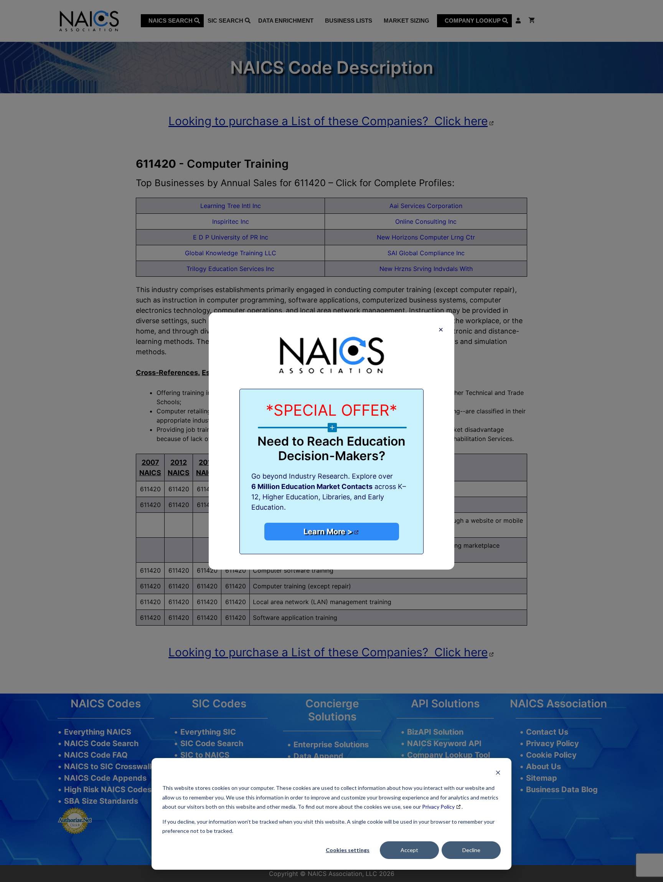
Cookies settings (347, 850)
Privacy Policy (438, 806)
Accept (409, 850)
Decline (471, 850)
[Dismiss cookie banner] (498, 773)
